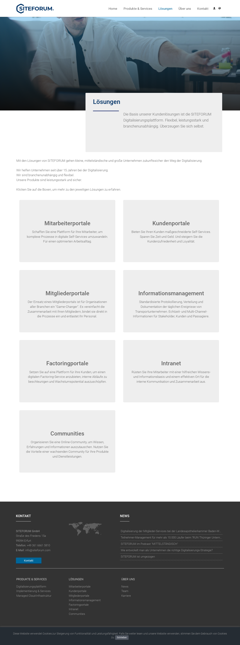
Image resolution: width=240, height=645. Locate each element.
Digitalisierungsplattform (31, 586)
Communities (77, 614)
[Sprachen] (219, 9)
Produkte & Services (138, 8)
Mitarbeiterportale (80, 586)
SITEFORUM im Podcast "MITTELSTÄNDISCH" (149, 544)
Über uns (184, 8)
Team (124, 591)
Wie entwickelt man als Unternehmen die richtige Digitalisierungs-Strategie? (167, 550)
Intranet (73, 609)
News (124, 586)
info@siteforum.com (37, 550)
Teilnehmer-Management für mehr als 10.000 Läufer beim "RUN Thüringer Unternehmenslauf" (171, 537)
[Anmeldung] (214, 9)
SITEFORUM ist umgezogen (138, 556)
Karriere (126, 595)
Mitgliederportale (79, 595)
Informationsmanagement (85, 600)
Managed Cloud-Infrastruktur (33, 595)
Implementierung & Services (33, 591)
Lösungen (165, 8)
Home (113, 8)
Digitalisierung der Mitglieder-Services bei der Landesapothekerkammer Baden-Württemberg (171, 531)
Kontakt (202, 8)
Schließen (122, 637)
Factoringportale (79, 604)
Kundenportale (77, 591)
